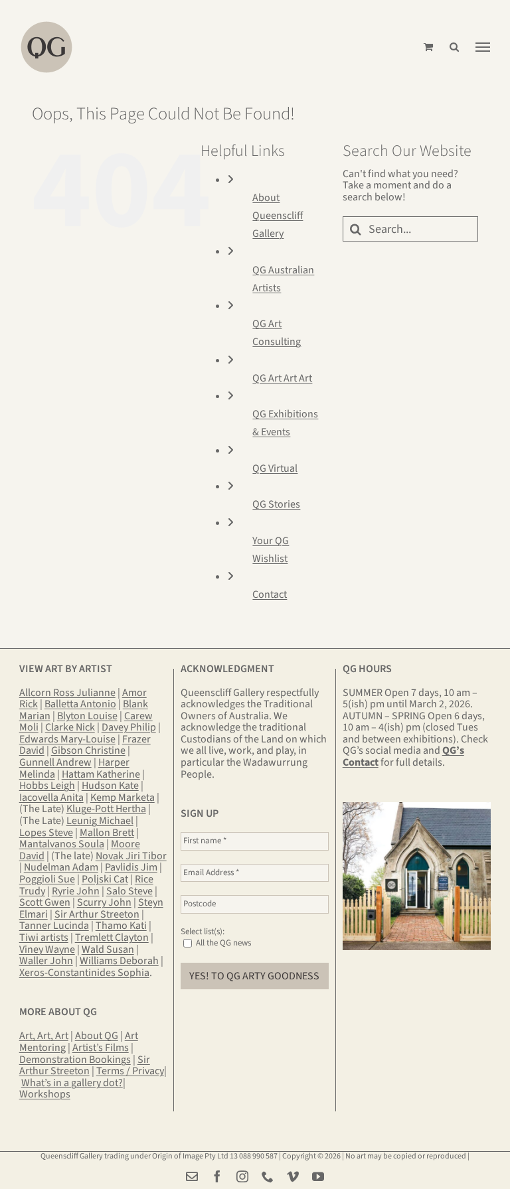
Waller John (46, 960)
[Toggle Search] (454, 47)
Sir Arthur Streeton (96, 914)
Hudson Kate (110, 785)
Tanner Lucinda (54, 925)
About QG (96, 1035)
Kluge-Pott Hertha (106, 809)
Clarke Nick (70, 727)
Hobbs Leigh (47, 785)
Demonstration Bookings (75, 1059)
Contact (269, 594)
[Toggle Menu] (483, 47)
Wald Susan (108, 949)
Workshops (44, 1094)
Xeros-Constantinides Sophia (84, 972)
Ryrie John (76, 891)
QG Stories (276, 504)
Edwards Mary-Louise (67, 739)
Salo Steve (129, 891)
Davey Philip (129, 727)
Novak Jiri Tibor (131, 856)
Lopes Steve (46, 832)
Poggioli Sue (47, 879)
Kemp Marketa (122, 797)
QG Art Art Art (282, 378)
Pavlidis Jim (131, 867)
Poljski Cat (105, 879)
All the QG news (222, 943)
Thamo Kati (121, 925)
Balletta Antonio (80, 704)
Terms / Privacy (130, 1071)
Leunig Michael (99, 820)
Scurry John (104, 902)
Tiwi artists (43, 937)
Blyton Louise (87, 716)
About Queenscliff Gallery (277, 215)
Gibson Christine (88, 750)
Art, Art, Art (43, 1035)
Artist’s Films (100, 1047)
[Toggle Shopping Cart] (428, 47)
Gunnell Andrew (55, 762)
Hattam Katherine (101, 774)
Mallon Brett (107, 832)
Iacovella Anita (51, 797)
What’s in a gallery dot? (72, 1083)
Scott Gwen (44, 902)
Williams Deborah (119, 960)
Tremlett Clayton (112, 937)
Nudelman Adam (61, 867)
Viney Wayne (47, 949)
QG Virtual (275, 468)
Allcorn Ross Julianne (67, 692)
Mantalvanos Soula (61, 844)
